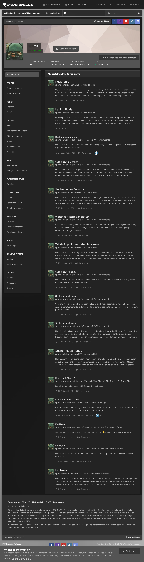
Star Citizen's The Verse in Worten (107, 427)
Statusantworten (14, 93)
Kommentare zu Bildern (17, 131)
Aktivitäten (118, 4)
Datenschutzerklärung (21, 558)
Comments (11, 283)
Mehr (135, 4)
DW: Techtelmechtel (101, 140)
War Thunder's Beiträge (95, 402)
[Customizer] (66, 13)
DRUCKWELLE (52, 4)
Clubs (70, 4)
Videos (10, 278)
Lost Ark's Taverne (86, 85)
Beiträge (10, 112)
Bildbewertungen (14, 136)
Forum (84, 4)
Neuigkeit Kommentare (17, 170)
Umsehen (99, 4)
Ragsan (79, 381)
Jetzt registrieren (53, 13)
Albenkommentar (14, 146)
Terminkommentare (15, 227)
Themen (10, 107)
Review (10, 288)
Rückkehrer (62, 81)
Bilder (9, 125)
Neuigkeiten (12, 165)
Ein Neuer (60, 424)
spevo (58, 85)
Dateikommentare (14, 203)
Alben (9, 141)
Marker (10, 259)
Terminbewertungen (16, 232)
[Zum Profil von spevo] (51, 83)
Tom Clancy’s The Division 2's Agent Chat (112, 381)
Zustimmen (130, 551)
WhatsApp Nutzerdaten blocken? (72, 216)
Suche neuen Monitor (66, 137)
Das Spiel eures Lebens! (68, 399)
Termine (10, 221)
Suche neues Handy (65, 271)
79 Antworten (84, 391)
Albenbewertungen (15, 152)
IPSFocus (17, 544)
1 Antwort (79, 100)
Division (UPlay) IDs (65, 378)
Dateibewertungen (15, 208)
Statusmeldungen (14, 88)
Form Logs (11, 245)
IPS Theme (6, 544)
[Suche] (139, 13)
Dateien (10, 197)
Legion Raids (63, 109)
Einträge (10, 184)
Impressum (58, 502)
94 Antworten (86, 415)
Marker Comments (15, 264)
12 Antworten (84, 287)
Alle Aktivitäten (13, 75)
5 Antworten (82, 235)
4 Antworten (85, 153)
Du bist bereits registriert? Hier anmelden (22, 13)
